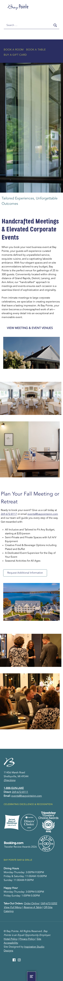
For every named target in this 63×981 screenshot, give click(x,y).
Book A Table (36, 50)
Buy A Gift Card (15, 55)
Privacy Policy (27, 939)
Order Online (31, 903)
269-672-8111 (20, 792)
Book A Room (14, 50)
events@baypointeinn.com (42, 514)
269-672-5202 (49, 903)
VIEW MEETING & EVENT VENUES (30, 328)
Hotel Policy (10, 939)
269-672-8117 (9, 514)
